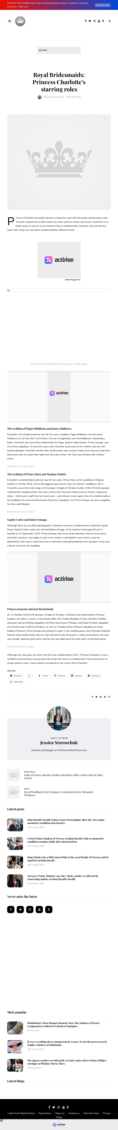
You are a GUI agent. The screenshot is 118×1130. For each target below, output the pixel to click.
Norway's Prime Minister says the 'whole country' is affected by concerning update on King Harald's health (62, 877)
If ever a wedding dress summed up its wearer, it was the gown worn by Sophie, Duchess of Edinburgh (67, 1043)
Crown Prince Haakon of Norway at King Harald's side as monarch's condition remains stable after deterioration (65, 840)
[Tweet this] (96, 697)
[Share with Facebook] (92, 697)
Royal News (45, 1113)
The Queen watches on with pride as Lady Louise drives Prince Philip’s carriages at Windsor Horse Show (66, 1062)
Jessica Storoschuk (54, 97)
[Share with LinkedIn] (100, 697)
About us (60, 1113)
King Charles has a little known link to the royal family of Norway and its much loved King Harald (68, 859)
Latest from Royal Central (21, 1113)
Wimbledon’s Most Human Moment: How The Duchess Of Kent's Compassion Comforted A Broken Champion (63, 1024)
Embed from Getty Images (20, 466)
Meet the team (91, 1113)
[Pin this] (105, 697)
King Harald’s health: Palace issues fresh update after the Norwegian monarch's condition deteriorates (65, 821)
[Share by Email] (109, 697)
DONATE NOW (102, 5)
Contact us (74, 1113)
